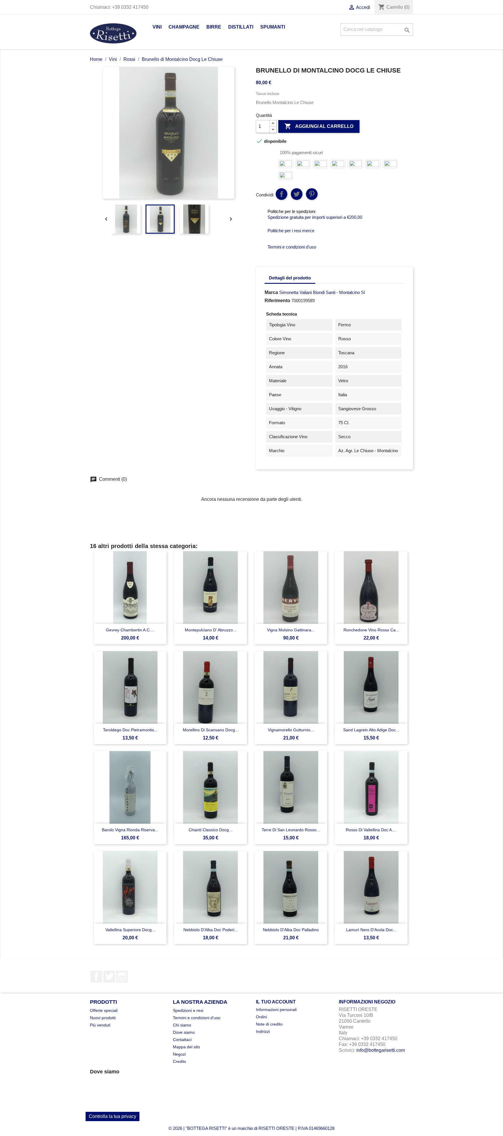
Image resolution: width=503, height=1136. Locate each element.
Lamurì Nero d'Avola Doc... (371, 929)
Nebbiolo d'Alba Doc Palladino (291, 929)
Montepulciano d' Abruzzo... (210, 630)
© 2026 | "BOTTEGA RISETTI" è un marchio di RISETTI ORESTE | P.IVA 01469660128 (251, 1128)
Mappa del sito (186, 1047)
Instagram (122, 976)
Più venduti (100, 1025)
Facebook (96, 976)
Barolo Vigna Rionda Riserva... (130, 829)
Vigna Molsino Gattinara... (291, 630)
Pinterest (312, 194)
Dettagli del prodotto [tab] (290, 277)
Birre (213, 26)
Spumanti (272, 26)
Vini (157, 26)
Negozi (179, 1054)
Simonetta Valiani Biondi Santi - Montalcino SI (322, 292)
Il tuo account (276, 1001)
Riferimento (277, 300)
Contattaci (182, 1039)
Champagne (184, 26)
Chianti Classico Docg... (210, 829)
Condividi (281, 194)
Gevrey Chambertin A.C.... (130, 630)
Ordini (261, 1017)
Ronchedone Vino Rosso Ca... (371, 630)
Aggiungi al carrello (318, 126)
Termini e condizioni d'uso (196, 1017)
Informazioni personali (276, 1009)
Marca (271, 292)
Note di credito (269, 1024)
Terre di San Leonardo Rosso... (291, 829)
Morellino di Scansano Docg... (210, 730)
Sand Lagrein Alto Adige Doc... (371, 730)
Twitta (296, 194)
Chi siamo (182, 1025)
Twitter (109, 976)
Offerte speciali (104, 1010)
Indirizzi (263, 1031)
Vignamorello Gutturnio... (291, 730)
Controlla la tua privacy (112, 1116)
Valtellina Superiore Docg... (130, 929)
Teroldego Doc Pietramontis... (130, 730)
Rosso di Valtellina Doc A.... (371, 829)
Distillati (240, 26)
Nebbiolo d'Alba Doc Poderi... (210, 929)
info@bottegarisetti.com (380, 1050)
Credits (179, 1061)
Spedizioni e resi (188, 1010)
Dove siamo (184, 1032)
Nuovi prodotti (103, 1017)
